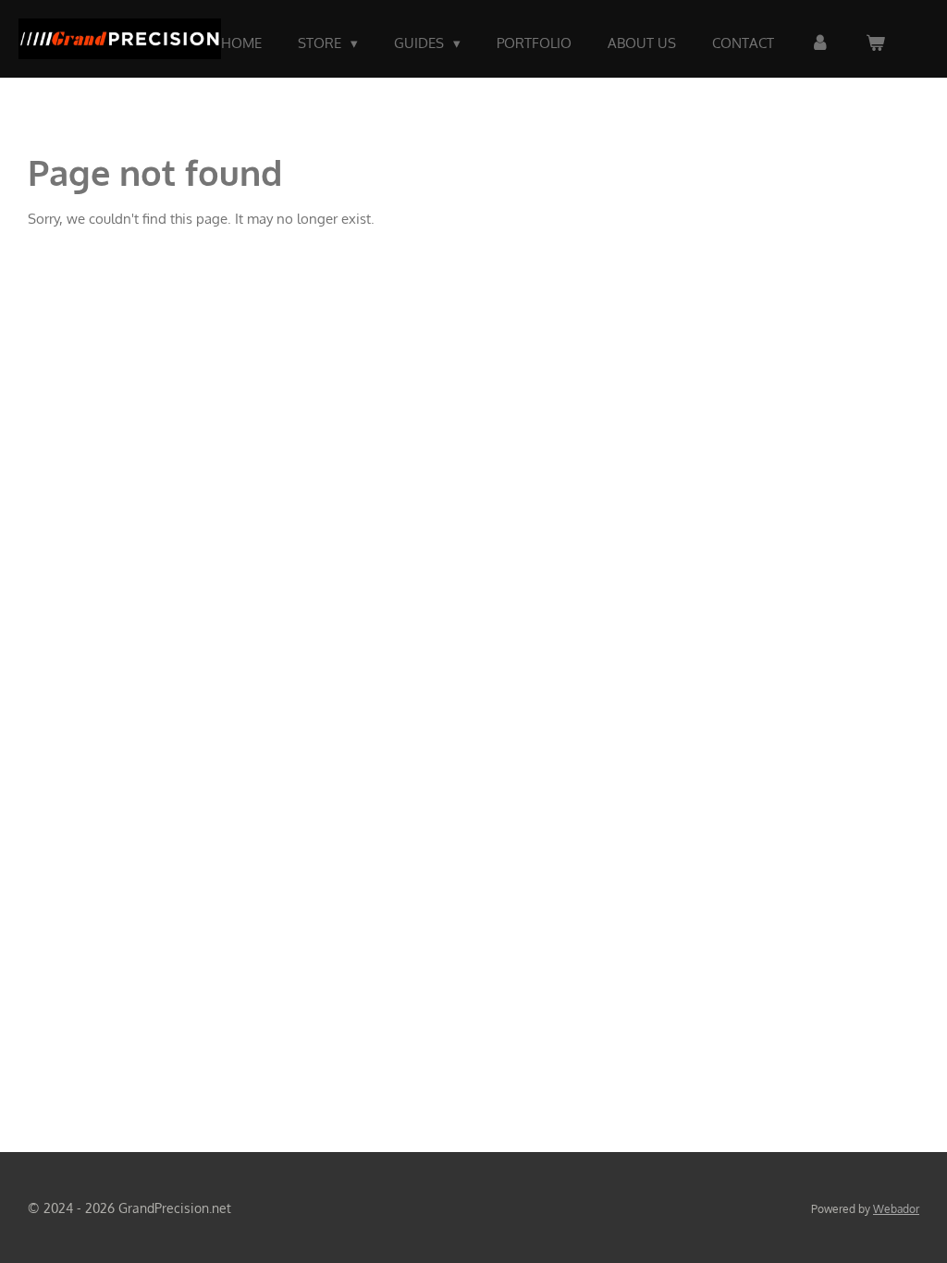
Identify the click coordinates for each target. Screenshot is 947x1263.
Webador (896, 1209)
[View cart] (875, 44)
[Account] (820, 44)
